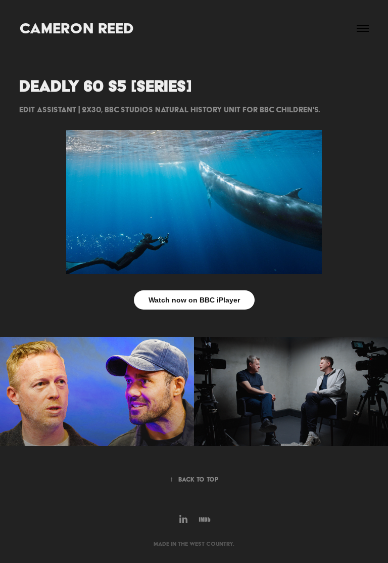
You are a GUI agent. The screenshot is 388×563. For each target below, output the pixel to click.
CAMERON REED (76, 28)
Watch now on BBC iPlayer (194, 300)
